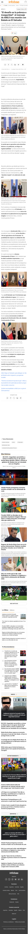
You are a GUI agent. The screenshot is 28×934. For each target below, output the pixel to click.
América (6, 887)
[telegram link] (19, 879)
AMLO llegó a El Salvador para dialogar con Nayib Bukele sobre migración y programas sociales (14, 375)
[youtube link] (15, 879)
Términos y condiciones (8, 921)
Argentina (11, 887)
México (3, 9)
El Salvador (20, 442)
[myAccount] (25, 2)
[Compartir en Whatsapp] (5, 64)
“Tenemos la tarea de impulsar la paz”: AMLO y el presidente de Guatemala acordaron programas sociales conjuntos (13, 383)
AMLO (13, 442)
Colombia (17, 887)
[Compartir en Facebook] (8, 64)
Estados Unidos (6, 890)
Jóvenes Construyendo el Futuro (9, 448)
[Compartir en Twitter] (11, 64)
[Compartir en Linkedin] (15, 64)
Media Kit (14, 913)
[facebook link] (6, 879)
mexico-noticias (5, 442)
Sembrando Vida (5, 445)
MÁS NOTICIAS (14, 603)
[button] (2, 2)
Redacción (11, 902)
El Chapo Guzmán (20, 5)
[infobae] (14, 2)
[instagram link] (12, 879)
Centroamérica (22, 890)
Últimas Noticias (12, 893)
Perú (16, 890)
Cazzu (14, 5)
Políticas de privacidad (20, 921)
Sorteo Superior (8, 5)
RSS (18, 893)
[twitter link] (9, 879)
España (22, 887)
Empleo (17, 902)
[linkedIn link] (22, 879)
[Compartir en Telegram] (18, 64)
